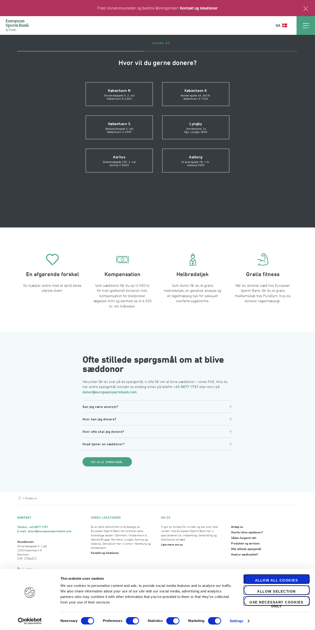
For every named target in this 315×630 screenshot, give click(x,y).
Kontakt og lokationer (199, 8)
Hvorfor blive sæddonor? (247, 532)
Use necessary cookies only (276, 603)
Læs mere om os (172, 544)
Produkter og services (245, 543)
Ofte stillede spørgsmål (246, 549)
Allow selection (276, 591)
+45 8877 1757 (186, 387)
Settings (236, 621)
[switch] (132, 620)
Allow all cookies (276, 580)
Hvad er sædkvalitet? (244, 554)
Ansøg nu (237, 526)
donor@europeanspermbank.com (110, 392)
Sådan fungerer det (243, 538)
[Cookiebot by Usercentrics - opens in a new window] (30, 621)
